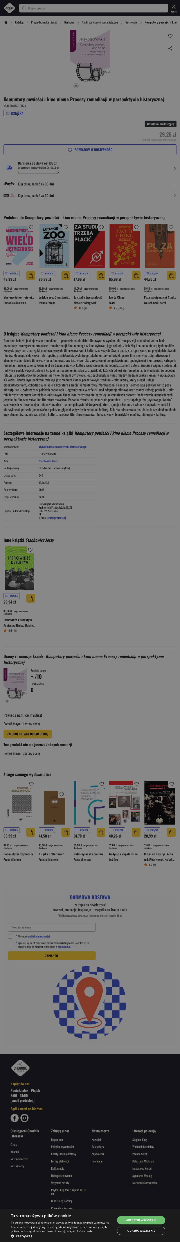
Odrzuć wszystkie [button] (141, 1231)
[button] (61, 1236)
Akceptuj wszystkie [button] (141, 1220)
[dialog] (90, 1225)
